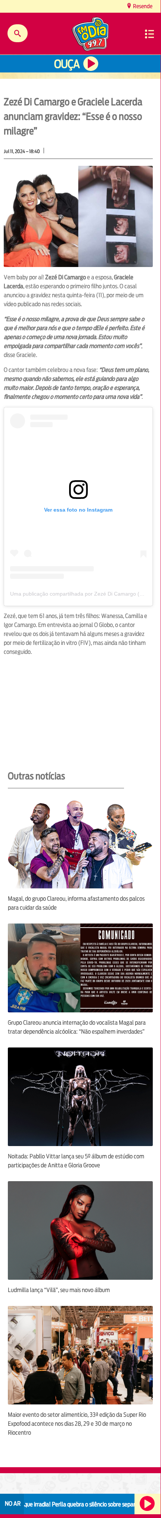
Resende (142, 6)
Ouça (67, 64)
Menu (149, 34)
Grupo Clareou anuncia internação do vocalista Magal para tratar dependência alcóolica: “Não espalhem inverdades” (77, 1027)
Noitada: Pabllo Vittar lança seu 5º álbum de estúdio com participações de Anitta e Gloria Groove (76, 1161)
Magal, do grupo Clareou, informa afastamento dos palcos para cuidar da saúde (76, 903)
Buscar (17, 33)
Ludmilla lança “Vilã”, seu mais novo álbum (59, 1290)
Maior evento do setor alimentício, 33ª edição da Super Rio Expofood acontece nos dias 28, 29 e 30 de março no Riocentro (77, 1423)
